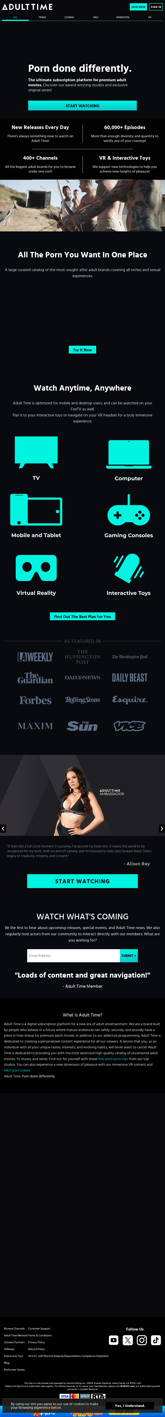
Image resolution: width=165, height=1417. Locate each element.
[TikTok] (156, 1340)
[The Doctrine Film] (82, 205)
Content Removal (89, 1389)
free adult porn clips (113, 1059)
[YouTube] (114, 1340)
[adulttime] (27, 6)
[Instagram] (142, 1340)
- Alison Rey (137, 863)
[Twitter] (128, 1340)
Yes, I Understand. (130, 1406)
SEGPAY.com (127, 1386)
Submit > (129, 955)
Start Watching (82, 106)
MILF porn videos (17, 1070)
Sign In (156, 7)
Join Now (138, 7)
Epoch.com (22, 1386)
